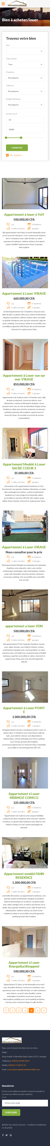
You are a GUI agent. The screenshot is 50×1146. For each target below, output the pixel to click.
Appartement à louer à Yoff (24, 214)
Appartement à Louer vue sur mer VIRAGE (24, 377)
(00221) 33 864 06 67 (20, 1061)
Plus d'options (16, 155)
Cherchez (17, 148)
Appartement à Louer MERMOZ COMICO (24, 796)
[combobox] (25, 51)
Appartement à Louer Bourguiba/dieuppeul (24, 964)
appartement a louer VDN (24, 626)
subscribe (11, 1112)
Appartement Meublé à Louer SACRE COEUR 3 (24, 466)
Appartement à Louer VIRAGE (24, 293)
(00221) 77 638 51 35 (17, 1065)
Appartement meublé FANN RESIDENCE (24, 876)
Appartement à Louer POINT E (24, 710)
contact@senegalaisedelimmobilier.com (23, 1069)
